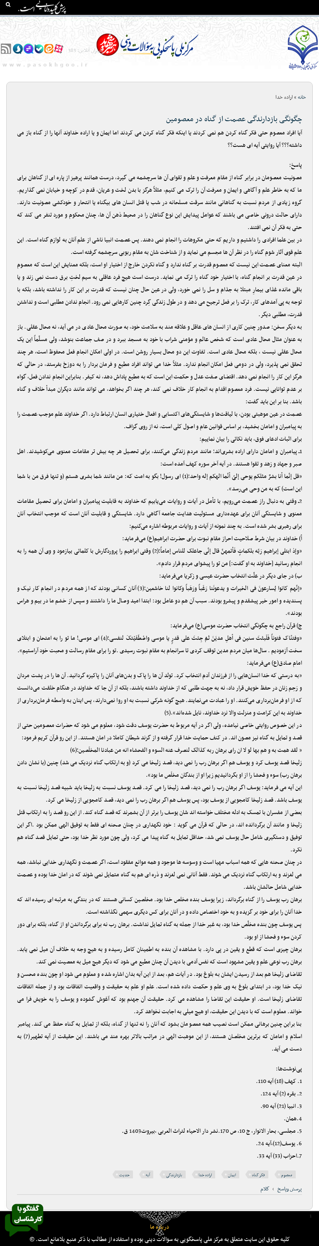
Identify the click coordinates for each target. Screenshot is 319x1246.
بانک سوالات (284, 21)
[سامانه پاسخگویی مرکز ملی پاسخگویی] (24, 1239)
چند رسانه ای (223, 21)
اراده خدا (205, 1175)
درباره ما (159, 1227)
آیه (148, 1175)
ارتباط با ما (40, 21)
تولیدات (192, 21)
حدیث (124, 1175)
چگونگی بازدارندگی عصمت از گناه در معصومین (234, 119)
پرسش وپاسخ (289, 1189)
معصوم (286, 1175)
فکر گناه (258, 1175)
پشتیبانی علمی (107, 21)
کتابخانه (254, 21)
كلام (265, 1189)
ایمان (232, 1175)
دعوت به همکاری (296, 36)
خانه (310, 21)
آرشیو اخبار (71, 21)
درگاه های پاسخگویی (153, 21)
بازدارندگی (174, 1175)
